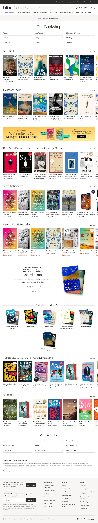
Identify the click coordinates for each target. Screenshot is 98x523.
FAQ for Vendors (48, 506)
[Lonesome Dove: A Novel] (70, 409)
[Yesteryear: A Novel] (87, 238)
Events (58, 2)
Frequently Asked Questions (49, 486)
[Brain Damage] (40, 65)
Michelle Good (68, 79)
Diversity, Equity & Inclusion (85, 498)
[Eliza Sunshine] (71, 65)
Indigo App (65, 498)
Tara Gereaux (37, 120)
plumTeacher (66, 492)
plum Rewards (74, 2)
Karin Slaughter (84, 81)
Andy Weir (21, 388)
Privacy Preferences (39, 519)
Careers (82, 485)
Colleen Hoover (53, 79)
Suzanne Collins (69, 388)
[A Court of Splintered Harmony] (10, 200)
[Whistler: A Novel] (10, 104)
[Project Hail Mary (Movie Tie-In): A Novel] (25, 371)
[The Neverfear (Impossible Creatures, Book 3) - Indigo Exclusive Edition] (86, 200)
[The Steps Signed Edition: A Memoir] (69, 200)
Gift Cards (65, 2)
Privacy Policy (28, 519)
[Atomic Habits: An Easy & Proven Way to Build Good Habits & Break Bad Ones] (40, 409)
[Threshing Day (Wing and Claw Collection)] (24, 200)
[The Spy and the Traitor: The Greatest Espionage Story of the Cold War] (86, 162)
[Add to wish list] (15, 73)
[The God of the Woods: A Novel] (10, 409)
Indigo (9, 519)
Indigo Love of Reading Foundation (87, 493)
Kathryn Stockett (23, 79)
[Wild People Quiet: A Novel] (40, 104)
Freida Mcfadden (39, 79)
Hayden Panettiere (8, 81)
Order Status (84, 2)
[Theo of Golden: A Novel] (86, 104)
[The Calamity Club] (25, 65)
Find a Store (47, 497)
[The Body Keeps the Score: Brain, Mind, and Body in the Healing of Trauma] (71, 162)
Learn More (31, 485)
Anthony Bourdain (39, 178)
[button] (10, 13)
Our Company (84, 489)
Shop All (92, 52)
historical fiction (17, 466)
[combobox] (45, 8)
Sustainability (84, 502)
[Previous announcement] (22, 18)
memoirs (29, 466)
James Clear (37, 425)
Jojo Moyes (82, 425)
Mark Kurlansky (23, 176)
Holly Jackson (52, 425)
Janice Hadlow (22, 120)
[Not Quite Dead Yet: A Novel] (55, 409)
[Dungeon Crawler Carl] (10, 371)
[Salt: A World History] (25, 162)
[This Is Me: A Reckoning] (10, 65)
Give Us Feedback (49, 500)
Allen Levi (82, 120)
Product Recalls (84, 505)
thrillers (8, 466)
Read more (6, 471)
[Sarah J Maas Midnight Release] (49, 134)
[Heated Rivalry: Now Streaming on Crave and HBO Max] (57, 371)
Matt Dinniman (7, 386)
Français (92, 2)
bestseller (31, 463)
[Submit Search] (16, 8)
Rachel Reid (53, 388)
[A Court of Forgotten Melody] (38, 200)
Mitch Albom (52, 178)
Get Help (46, 494)
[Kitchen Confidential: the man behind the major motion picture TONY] (40, 162)
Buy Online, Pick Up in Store (68, 505)
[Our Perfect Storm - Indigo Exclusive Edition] (40, 371)
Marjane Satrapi (8, 178)
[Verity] (56, 65)
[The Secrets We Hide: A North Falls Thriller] (87, 65)
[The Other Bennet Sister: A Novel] (25, 104)
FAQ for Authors (48, 503)
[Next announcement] (76, 18)
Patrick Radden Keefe (55, 120)
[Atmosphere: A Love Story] (88, 371)
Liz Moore (6, 425)
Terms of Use (51, 519)
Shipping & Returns (49, 490)
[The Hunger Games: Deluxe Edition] (72, 371)
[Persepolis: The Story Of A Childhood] (10, 162)
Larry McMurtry (68, 425)
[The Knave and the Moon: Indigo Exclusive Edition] (53, 200)
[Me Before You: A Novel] (85, 409)
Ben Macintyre (84, 178)
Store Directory (66, 495)
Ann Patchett (7, 118)
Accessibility (83, 508)
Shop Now (33, 292)
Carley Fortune (37, 388)
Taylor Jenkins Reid (86, 388)
